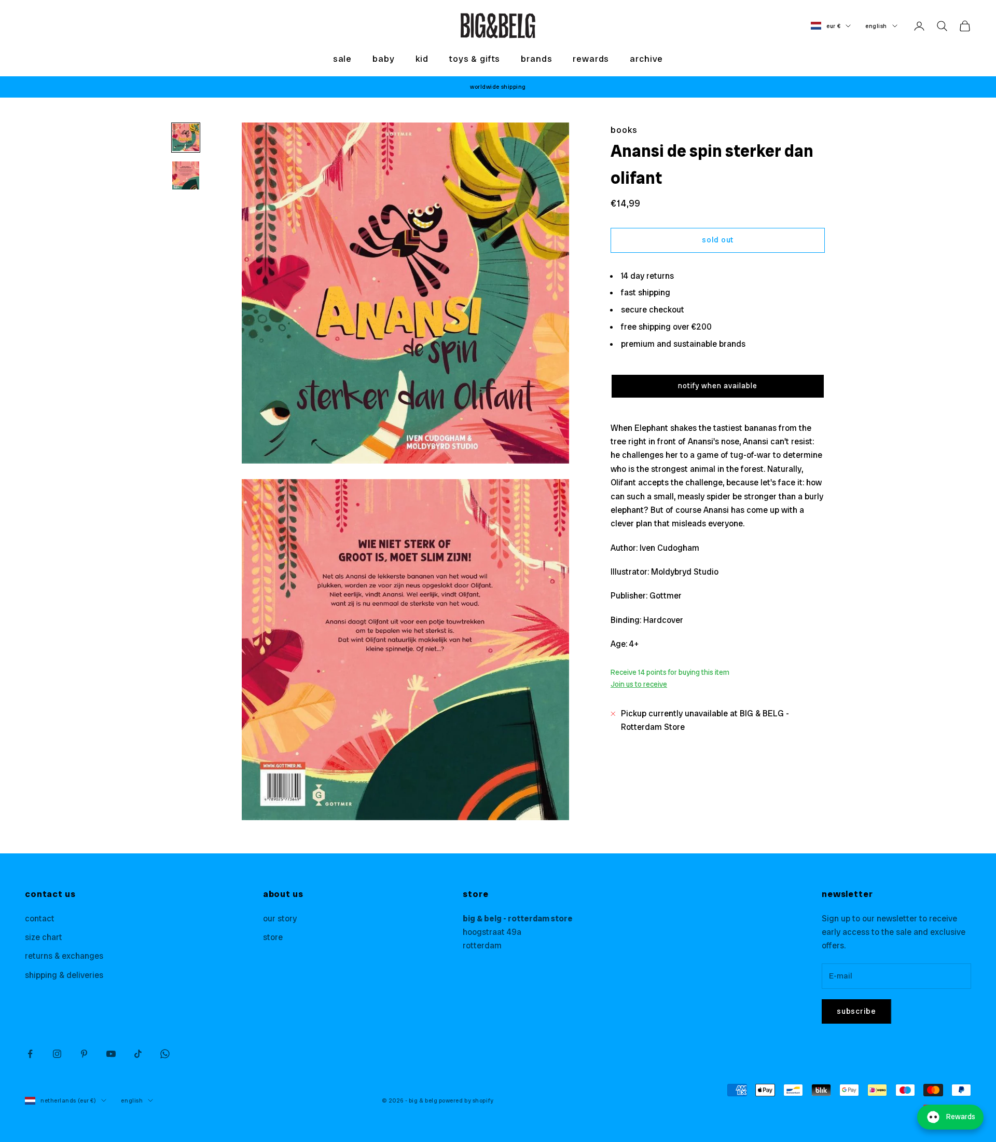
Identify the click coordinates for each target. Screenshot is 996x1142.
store (273, 937)
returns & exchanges (64, 955)
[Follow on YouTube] (111, 1054)
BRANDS (536, 58)
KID (422, 58)
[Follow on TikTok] (138, 1054)
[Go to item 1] (185, 138)
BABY (383, 58)
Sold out (718, 240)
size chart (43, 937)
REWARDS (591, 58)
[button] (718, 386)
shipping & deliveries (64, 975)
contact (39, 918)
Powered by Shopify (466, 1100)
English (876, 26)
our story (280, 918)
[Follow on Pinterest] (84, 1054)
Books (624, 129)
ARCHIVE (646, 58)
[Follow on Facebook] (30, 1054)
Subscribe (856, 1011)
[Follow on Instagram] (57, 1054)
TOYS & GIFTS (474, 58)
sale (342, 58)
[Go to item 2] (185, 175)
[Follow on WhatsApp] (165, 1054)
